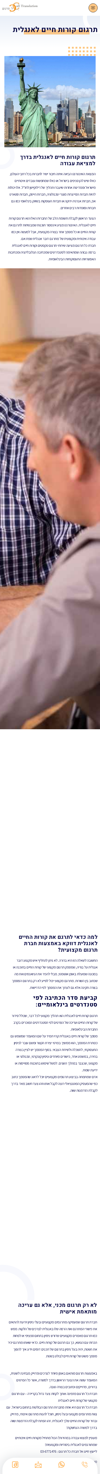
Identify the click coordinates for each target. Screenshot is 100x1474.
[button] (93, 7)
